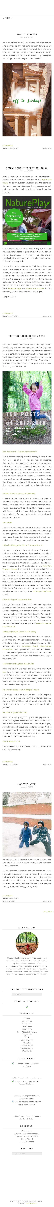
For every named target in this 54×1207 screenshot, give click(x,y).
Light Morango (31, 1203)
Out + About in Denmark (27, 1032)
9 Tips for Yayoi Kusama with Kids (17, 599)
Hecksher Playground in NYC (15, 712)
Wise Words (27, 1051)
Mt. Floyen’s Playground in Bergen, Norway (21, 690)
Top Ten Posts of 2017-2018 (27, 336)
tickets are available (34, 288)
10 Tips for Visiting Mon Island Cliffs (18, 664)
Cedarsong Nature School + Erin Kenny (19, 631)
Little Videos (27, 1027)
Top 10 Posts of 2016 (11, 741)
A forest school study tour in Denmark (19, 493)
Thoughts (27, 1043)
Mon (4, 672)
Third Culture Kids (27, 1040)
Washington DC (9, 901)
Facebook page (15, 288)
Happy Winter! (27, 784)
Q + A (27, 1037)
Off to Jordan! (27, 34)
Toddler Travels (27, 1045)
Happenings (13, 148)
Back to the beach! (27, 1142)
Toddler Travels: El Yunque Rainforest (27, 1078)
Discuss (27, 1018)
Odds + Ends (27, 1029)
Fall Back (49, 911)
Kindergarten (27, 1024)
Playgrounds (27, 1035)
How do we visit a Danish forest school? (20, 451)
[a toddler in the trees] (27, 7)
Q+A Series (7, 522)
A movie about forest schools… (27, 168)
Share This (47, 148)
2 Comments (8, 896)
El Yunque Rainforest (42, 591)
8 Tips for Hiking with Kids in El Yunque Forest (22, 545)
